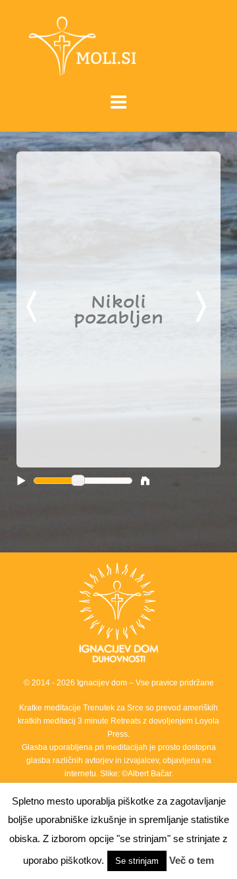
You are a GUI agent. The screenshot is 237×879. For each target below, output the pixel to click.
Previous (33, 307)
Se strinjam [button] (137, 861)
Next (203, 307)
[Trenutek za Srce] (118, 45)
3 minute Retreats (110, 721)
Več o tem (191, 860)
